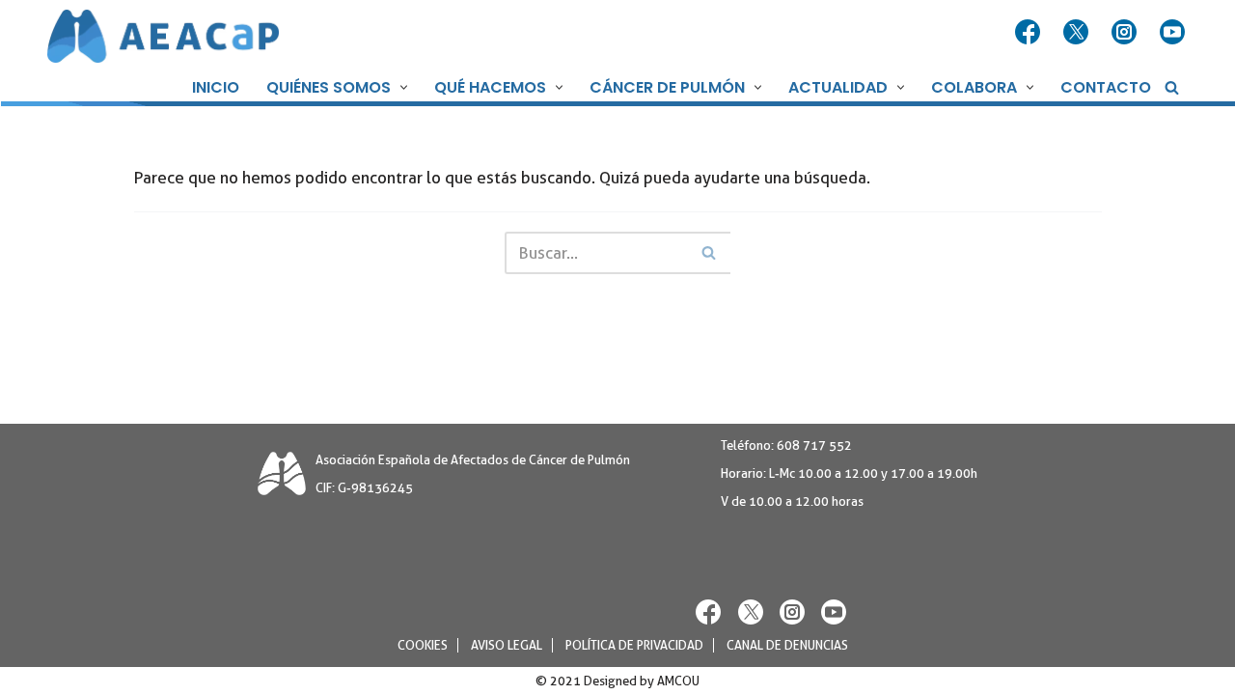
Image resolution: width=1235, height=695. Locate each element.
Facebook (1029, 32)
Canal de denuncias (787, 645)
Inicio (215, 87)
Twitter (1077, 32)
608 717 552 (814, 445)
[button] (401, 87)
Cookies (423, 645)
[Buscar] (1172, 87)
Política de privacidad (634, 645)
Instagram (1126, 32)
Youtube (1174, 32)
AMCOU (678, 681)
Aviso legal (506, 645)
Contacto (1105, 87)
